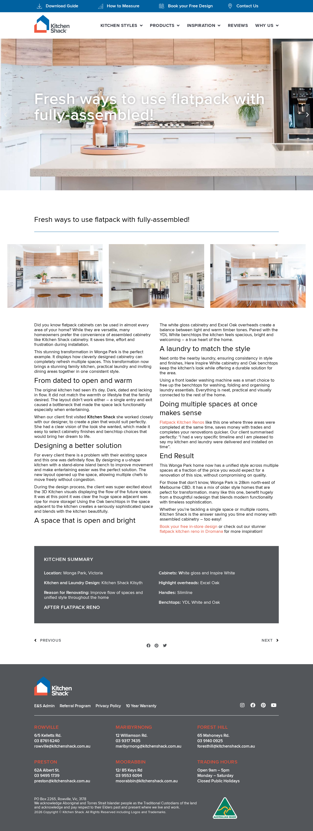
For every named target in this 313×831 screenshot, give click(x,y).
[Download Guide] (39, 6)
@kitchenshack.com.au (69, 746)
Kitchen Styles (119, 25)
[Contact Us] (230, 6)
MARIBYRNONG (134, 727)
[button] (5, 115)
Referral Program (75, 705)
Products (162, 25)
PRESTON (45, 762)
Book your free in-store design (189, 526)
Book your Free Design (190, 6)
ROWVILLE (46, 727)
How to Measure (123, 6)
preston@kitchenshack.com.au (62, 781)
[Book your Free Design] (161, 6)
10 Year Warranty (141, 705)
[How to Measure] (100, 6)
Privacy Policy (108, 705)
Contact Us (247, 6)
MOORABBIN (131, 762)
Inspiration (201, 25)
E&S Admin (44, 705)
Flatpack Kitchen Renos (182, 422)
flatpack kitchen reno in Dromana (191, 531)
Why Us (264, 25)
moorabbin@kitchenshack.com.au (147, 781)
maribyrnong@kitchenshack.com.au (148, 746)
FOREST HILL (212, 727)
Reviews (238, 25)
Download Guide (62, 6)
